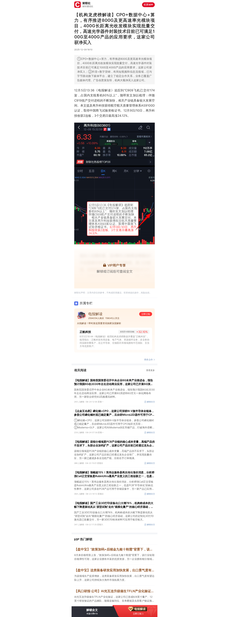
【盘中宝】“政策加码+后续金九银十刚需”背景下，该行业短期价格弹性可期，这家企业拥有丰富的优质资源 (114, 549)
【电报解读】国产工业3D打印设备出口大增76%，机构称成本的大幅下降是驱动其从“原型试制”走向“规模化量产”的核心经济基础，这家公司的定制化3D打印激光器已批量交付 (114, 505)
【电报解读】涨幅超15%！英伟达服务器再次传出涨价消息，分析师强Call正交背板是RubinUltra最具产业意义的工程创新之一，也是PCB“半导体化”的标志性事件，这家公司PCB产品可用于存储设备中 (114, 474)
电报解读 (95, 314)
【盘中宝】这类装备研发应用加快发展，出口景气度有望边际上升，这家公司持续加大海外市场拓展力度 (114, 570)
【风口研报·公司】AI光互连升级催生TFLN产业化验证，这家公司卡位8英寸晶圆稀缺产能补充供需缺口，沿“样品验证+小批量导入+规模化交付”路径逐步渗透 (114, 591)
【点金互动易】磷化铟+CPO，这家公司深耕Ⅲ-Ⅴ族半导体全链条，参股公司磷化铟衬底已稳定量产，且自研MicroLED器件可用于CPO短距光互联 (114, 413)
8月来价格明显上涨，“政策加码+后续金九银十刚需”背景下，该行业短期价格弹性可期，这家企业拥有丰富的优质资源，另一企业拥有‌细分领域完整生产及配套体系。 (114, 557)
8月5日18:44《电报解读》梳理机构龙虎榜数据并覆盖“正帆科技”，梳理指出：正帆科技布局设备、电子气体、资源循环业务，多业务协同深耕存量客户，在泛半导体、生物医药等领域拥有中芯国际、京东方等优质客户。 (114, 341)
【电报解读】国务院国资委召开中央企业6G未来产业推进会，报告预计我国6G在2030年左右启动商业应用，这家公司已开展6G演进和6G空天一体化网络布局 (113, 382)
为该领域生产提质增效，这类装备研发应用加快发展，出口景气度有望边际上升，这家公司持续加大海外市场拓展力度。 (114, 577)
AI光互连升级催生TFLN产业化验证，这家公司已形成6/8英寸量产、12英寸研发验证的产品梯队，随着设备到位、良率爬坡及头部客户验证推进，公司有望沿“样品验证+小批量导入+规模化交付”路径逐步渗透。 (113, 599)
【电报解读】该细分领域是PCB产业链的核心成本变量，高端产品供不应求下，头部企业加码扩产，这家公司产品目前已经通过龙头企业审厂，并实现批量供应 (114, 443)
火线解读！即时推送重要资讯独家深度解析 (99, 323)
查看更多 (150, 370)
